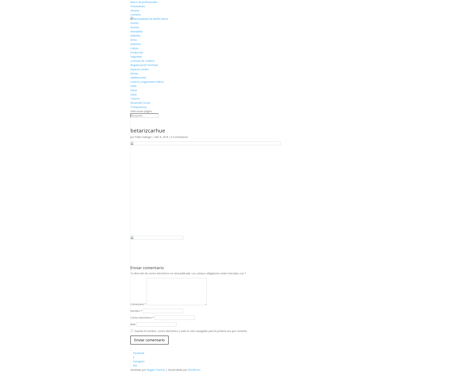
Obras (133, 90)
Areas (133, 39)
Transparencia (138, 107)
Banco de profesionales (143, 2)
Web (132, 324)
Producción (136, 52)
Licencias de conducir (142, 60)
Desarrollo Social (140, 102)
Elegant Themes (156, 369)
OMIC (133, 86)
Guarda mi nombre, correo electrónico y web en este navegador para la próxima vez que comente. (191, 331)
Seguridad (136, 56)
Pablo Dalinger (143, 137)
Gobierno (135, 44)
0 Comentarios (179, 137)
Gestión (134, 27)
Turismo (135, 98)
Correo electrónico (142, 317)
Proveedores (137, 6)
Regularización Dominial (144, 65)
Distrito (134, 23)
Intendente (136, 31)
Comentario (138, 304)
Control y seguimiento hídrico (147, 81)
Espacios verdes (139, 69)
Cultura (134, 48)
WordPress (194, 369)
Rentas (134, 73)
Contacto (135, 14)
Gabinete (135, 35)
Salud (133, 94)
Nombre (136, 311)
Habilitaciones (138, 77)
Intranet (134, 10)
